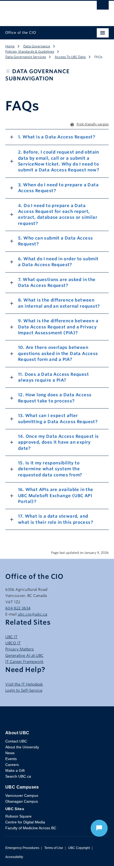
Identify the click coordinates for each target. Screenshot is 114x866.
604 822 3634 (17, 608)
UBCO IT (13, 643)
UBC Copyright (79, 848)
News (10, 753)
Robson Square (18, 816)
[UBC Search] (103, 7)
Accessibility (14, 857)
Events (11, 759)
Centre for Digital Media (25, 822)
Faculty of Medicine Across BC (30, 828)
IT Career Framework (24, 661)
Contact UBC (16, 741)
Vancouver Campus (21, 795)
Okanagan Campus (21, 801)
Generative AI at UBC (24, 655)
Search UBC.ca (18, 776)
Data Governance (36, 46)
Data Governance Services (25, 57)
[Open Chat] (99, 828)
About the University (22, 747)
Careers (12, 764)
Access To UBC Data (70, 57)
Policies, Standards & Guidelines (29, 51)
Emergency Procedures (22, 848)
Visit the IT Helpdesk (24, 684)
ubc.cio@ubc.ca (32, 614)
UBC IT (11, 637)
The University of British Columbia (41, 11)
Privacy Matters (19, 649)
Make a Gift (15, 770)
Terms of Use (53, 848)
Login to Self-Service (23, 690)
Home (10, 46)
